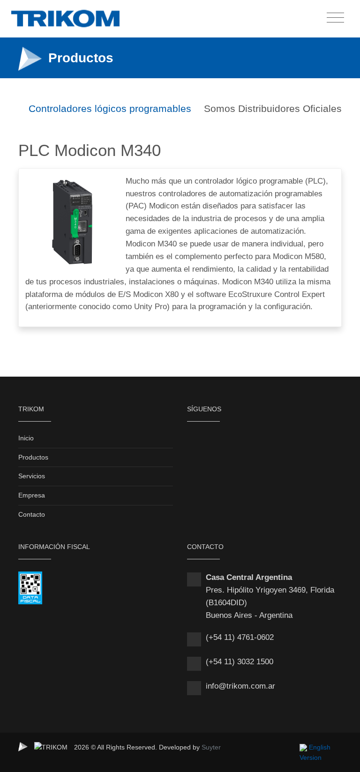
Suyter (211, 747)
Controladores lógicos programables (108, 108)
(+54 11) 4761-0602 (240, 637)
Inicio (26, 438)
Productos (33, 457)
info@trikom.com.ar (240, 686)
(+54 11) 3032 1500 (239, 661)
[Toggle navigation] (335, 18)
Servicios (31, 476)
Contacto (31, 514)
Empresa (31, 495)
